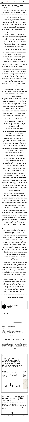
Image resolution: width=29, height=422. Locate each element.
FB (12, 415)
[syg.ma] (2, 2)
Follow (9, 307)
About (10, 412)
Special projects (7, 356)
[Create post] (19, 2)
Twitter (24, 415)
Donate (6, 1)
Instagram (17, 415)
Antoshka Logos (5, 7)
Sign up (5, 412)
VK (14, 415)
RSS (27, 415)
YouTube (21, 415)
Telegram (10, 415)
